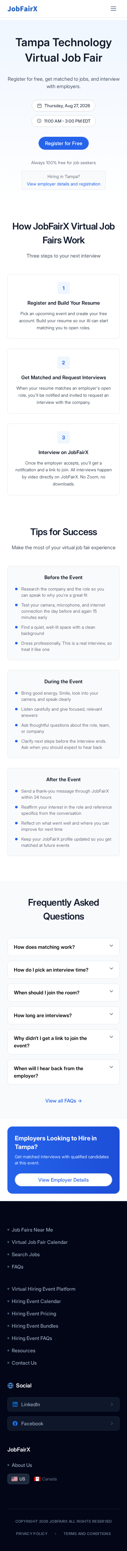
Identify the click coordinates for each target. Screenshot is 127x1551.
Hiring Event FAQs (32, 1338)
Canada (49, 1478)
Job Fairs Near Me (32, 1230)
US (22, 1478)
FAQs (17, 1267)
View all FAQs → (63, 1101)
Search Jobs (26, 1254)
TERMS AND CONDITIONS (87, 1533)
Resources (23, 1350)
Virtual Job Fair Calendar (40, 1242)
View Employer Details (63, 1180)
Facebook (32, 1423)
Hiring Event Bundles (35, 1326)
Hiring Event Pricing (34, 1313)
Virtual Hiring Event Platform (44, 1289)
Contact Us (24, 1363)
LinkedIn (30, 1404)
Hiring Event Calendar (36, 1301)
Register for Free (63, 143)
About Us (22, 1465)
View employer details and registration (63, 183)
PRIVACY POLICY (31, 1533)
